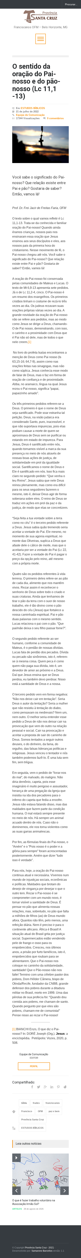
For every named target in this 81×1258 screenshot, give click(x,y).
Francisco (26, 1111)
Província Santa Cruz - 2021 (39, 1247)
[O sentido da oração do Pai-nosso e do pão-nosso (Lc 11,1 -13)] (40, 144)
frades (36, 1103)
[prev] (16, 1190)
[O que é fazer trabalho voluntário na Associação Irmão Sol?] (40, 1174)
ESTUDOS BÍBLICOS (33, 108)
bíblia (24, 1103)
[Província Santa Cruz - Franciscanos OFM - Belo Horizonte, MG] (40, 18)
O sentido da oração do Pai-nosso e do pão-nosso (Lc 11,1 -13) (36, 81)
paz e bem (54, 1111)
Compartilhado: (23, 1082)
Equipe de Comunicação (30, 115)
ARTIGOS (17, 1209)
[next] (64, 1190)
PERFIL (34, 1066)
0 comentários (55, 118)
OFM (40, 1111)
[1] (29, 342)
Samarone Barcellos (41, 1251)
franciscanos (53, 1103)
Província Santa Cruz (32, 1119)
